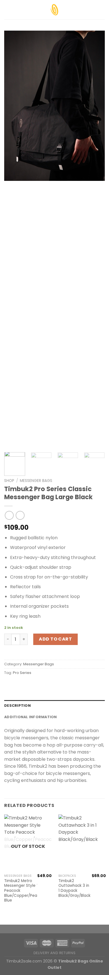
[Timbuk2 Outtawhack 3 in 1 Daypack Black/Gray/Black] (82, 842)
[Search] (103, 9)
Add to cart (55, 639)
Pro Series (22, 672)
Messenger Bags (36, 480)
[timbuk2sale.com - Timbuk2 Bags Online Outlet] (54, 9)
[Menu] (7, 9)
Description (17, 705)
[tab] (54, 705)
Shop (9, 480)
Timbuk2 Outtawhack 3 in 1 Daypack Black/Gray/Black (74, 888)
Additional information (30, 717)
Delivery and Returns (54, 953)
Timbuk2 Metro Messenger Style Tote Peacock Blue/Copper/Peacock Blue (25, 890)
